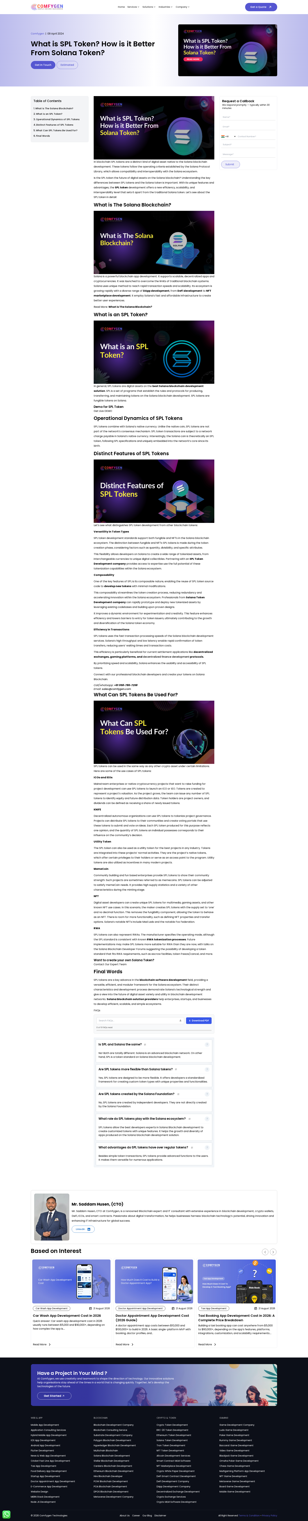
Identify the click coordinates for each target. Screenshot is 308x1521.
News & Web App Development (48, 1455)
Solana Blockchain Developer (117, 949)
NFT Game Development (233, 1476)
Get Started (52, 1396)
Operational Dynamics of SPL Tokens (58, 119)
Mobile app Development (45, 1424)
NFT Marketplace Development (174, 1466)
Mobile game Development (234, 1491)
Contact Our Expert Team (110, 964)
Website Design (39, 1491)
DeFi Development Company (173, 1481)
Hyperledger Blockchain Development (115, 1445)
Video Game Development (234, 1450)
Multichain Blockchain (106, 1450)
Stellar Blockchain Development (111, 1460)
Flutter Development (42, 1450)
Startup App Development (45, 1476)
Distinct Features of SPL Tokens (54, 125)
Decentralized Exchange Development (178, 1491)
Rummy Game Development (235, 1440)
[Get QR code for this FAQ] (145, 1044)
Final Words (43, 136)
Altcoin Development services (173, 1455)
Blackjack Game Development (236, 1455)
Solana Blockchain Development (112, 1455)
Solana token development (172, 1440)
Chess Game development (234, 1466)
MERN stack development (45, 1496)
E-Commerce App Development (49, 1486)
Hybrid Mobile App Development (49, 1435)
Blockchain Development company (114, 1424)
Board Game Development (234, 1486)
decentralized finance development (166, 657)
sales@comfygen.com (116, 689)
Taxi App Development (43, 1466)
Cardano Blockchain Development (113, 1466)
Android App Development (45, 1445)
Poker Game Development (234, 1435)
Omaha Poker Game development (239, 1460)
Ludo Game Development (233, 1430)
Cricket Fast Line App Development (50, 1460)
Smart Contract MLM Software (174, 1460)
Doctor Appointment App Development (53, 1481)
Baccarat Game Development (236, 1445)
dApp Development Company (173, 1486)
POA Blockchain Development (110, 1486)
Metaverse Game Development (237, 1481)
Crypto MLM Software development (177, 1502)
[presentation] (265, 1252)
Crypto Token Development (172, 1424)
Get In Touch (43, 65)
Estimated (67, 65)
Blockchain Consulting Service (110, 1430)
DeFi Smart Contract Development (176, 1476)
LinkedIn (81, 1229)
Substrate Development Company (113, 1435)
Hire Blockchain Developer (108, 1476)
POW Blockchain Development (111, 1481)
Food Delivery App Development (49, 1471)
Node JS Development (43, 1502)
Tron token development (171, 1445)
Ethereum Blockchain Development (113, 1471)
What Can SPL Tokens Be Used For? (56, 130)
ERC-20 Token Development (172, 1430)
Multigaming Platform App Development (242, 1471)
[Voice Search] (180, 1020)
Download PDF (200, 1020)
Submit (229, 164)
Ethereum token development (174, 1435)
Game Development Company (236, 1424)
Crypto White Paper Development (176, 1471)
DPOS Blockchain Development (111, 1491)
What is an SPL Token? (49, 114)
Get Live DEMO (103, 411)
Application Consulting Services (48, 1430)
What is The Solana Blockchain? (54, 108)
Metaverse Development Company (113, 1496)
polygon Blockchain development (112, 1440)
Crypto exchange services (171, 1496)
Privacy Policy (269, 1515)
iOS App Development (43, 1440)
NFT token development (170, 1450)
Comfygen (37, 33)
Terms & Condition (249, 1515)
